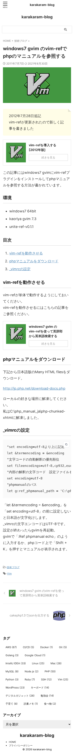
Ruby (30, 679)
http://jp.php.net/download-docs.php (34, 388)
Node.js (31, 671)
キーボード (40, 687)
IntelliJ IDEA (16, 663)
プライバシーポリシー (21, 745)
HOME (12, 741)
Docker (46, 647)
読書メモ (31, 703)
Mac (56, 663)
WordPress (15, 687)
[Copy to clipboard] (66, 444)
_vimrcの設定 (20, 269)
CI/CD (28, 647)
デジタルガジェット (20, 695)
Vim (9, 573)
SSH (46, 679)
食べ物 (50, 703)
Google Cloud (35, 655)
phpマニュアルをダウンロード (33, 261)
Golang (12, 655)
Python (12, 679)
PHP (50, 671)
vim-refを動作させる (26, 253)
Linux (38, 663)
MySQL (12, 671)
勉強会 (47, 695)
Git (63, 647)
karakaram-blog (42, 5)
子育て (12, 703)
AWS (11, 647)
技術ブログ (13, 567)
